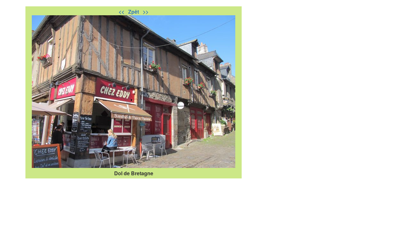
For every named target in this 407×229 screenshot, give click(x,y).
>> (145, 11)
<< (122, 11)
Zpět (134, 11)
